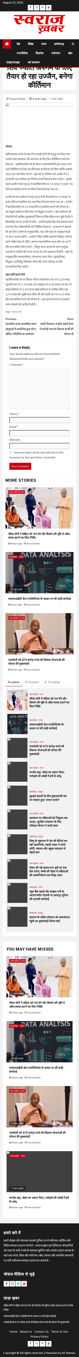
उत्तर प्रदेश (13, 492)
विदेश (30, 44)
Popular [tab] (33, 682)
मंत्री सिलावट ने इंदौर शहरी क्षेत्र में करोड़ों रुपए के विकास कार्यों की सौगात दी (56, 326)
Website (14, 439)
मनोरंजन (55, 53)
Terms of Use (59, 1331)
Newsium (51, 1352)
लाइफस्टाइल (13, 62)
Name (14, 413)
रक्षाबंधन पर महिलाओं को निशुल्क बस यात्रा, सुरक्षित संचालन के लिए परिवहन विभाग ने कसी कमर (48, 821)
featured (16, 311)
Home (13, 1331)
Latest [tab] (14, 682)
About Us (26, 1331)
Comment (16, 364)
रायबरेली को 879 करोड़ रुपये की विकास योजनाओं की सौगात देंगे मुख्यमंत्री (46, 750)
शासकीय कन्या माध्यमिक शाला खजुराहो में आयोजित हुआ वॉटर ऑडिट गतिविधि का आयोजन (21, 326)
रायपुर (40, 791)
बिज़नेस (40, 53)
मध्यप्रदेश (13, 557)
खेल (70, 53)
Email (13, 426)
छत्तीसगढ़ (59, 44)
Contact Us (41, 1331)
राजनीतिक (22, 53)
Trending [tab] (53, 682)
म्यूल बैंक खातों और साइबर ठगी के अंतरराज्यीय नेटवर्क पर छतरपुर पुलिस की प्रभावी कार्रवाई (48, 895)
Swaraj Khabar (17, 98)
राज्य (43, 44)
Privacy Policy (39, 1336)
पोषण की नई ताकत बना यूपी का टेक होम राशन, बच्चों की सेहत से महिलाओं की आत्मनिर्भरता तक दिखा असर (48, 871)
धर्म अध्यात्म (34, 62)
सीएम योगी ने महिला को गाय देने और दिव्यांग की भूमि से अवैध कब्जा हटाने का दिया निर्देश (49, 702)
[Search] (73, 43)
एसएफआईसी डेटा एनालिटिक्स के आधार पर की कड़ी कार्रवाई (39, 598)
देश (18, 44)
